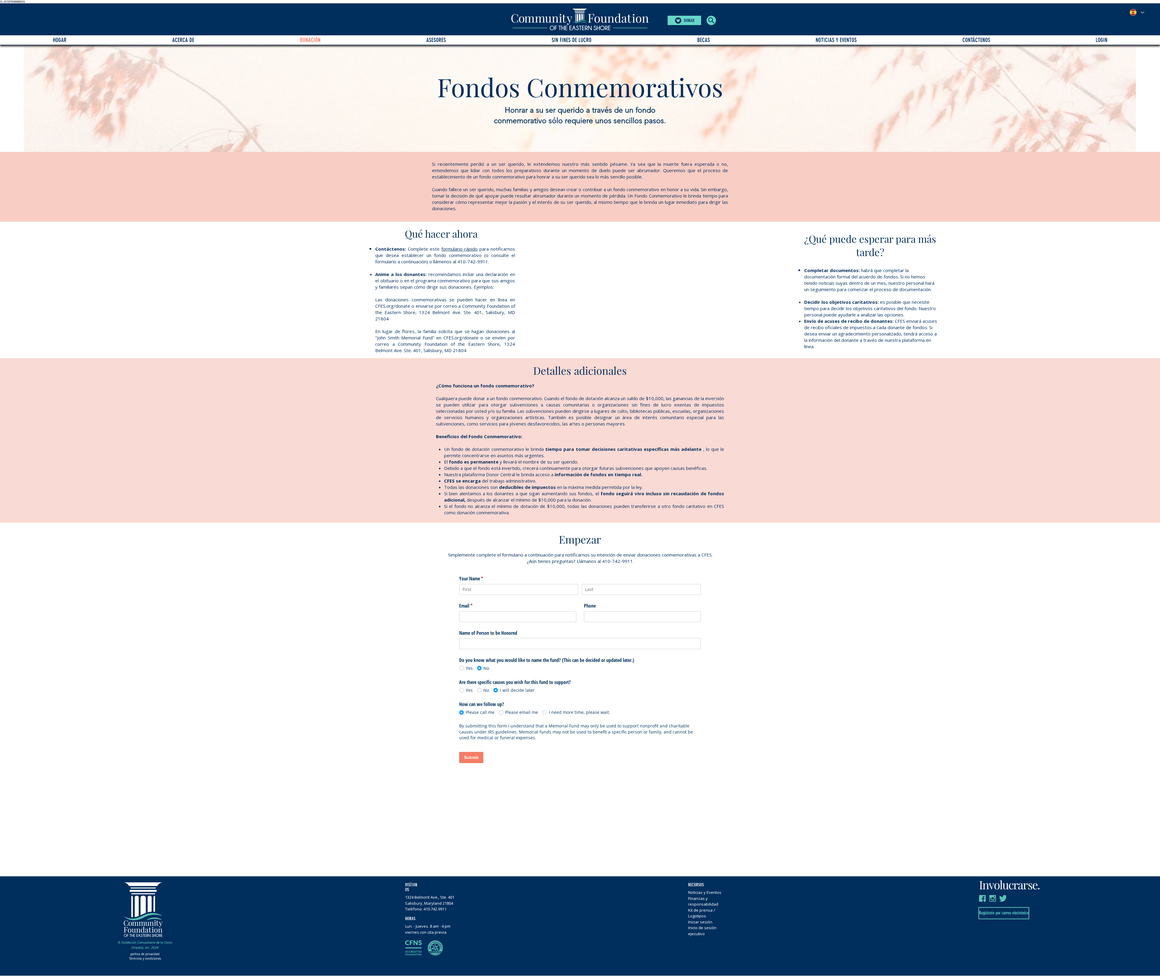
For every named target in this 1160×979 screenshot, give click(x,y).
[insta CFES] (992, 898)
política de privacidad (145, 954)
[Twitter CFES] (1003, 898)
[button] (711, 20)
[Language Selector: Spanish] (1137, 12)
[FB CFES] (982, 898)
